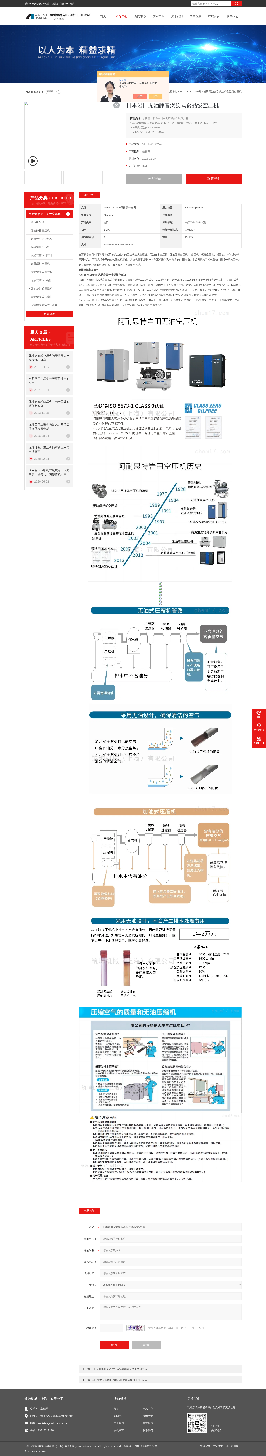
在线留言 (214, 16)
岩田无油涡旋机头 (41, 238)
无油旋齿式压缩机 (41, 288)
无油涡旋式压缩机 (41, 296)
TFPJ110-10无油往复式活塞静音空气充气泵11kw (120, 1369)
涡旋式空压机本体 (41, 255)
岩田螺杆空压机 (40, 263)
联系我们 (232, 16)
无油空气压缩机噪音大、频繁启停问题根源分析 (49, 426)
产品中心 (121, 16)
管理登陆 (205, 1446)
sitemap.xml (39, 1451)
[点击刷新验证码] (135, 1328)
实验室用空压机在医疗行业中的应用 (49, 380)
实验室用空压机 (40, 247)
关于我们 (177, 16)
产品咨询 (154, 179)
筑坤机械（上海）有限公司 (54, 3)
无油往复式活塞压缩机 (44, 305)
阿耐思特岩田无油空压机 (45, 214)
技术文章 (158, 16)
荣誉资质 (195, 16)
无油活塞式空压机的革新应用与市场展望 (49, 449)
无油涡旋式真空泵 (41, 271)
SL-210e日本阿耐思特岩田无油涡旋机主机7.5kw (119, 1379)
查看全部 (49, 313)
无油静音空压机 (40, 230)
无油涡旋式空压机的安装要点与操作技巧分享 (49, 358)
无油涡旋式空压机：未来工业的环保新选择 (49, 403)
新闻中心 (140, 16)
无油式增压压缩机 (41, 280)
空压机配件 (37, 222)
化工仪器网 (232, 1446)
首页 (103, 16)
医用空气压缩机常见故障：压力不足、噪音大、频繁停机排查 (49, 472)
